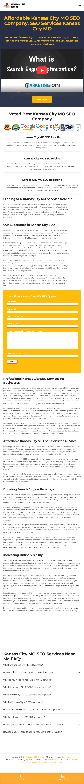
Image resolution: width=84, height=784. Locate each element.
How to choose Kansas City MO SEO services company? (31, 709)
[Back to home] (14, 5)
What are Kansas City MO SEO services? (23, 665)
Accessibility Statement (41, 762)
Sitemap (70, 757)
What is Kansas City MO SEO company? (23, 702)
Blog (63, 757)
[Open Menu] (80, 5)
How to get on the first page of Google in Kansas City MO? (33, 724)
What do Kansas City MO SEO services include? (27, 687)
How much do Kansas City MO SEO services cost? (28, 672)
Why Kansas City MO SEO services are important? (28, 694)
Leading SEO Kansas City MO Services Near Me (37, 199)
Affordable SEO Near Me (34, 757)
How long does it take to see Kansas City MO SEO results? (32, 732)
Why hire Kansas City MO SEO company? (24, 717)
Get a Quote (42, 99)
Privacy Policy (57, 762)
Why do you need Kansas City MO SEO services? (27, 679)
